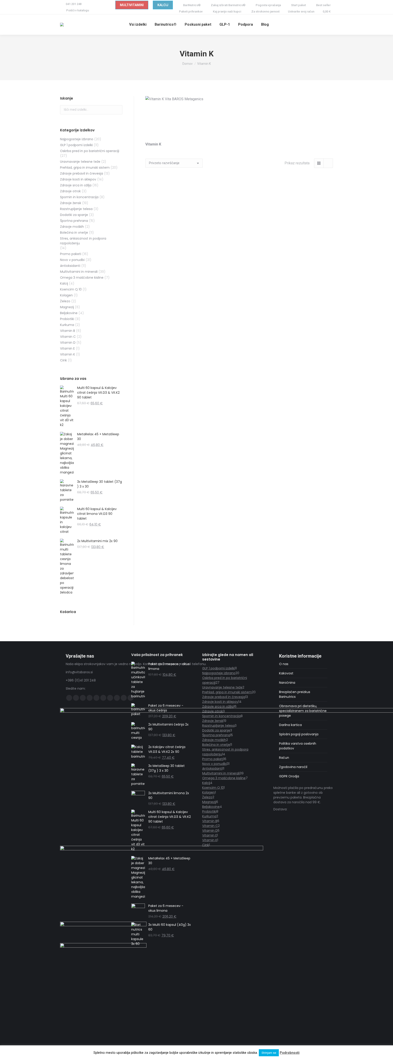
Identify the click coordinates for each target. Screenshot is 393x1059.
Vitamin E (67, 348)
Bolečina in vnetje (74, 232)
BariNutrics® (192, 5)
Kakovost (286, 673)
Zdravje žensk (70, 203)
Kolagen (66, 295)
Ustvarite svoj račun (301, 11)
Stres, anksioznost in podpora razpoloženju (83, 240)
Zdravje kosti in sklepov (78, 179)
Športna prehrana (74, 220)
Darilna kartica (290, 725)
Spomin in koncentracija (79, 197)
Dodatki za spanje (74, 215)
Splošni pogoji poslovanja (298, 734)
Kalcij (64, 283)
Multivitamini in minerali (79, 271)
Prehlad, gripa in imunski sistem (85, 167)
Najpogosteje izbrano (76, 139)
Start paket (298, 5)
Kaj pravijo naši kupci (227, 11)
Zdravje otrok (70, 191)
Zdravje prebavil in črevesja (81, 173)
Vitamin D (68, 342)
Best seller (323, 5)
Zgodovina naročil (293, 767)
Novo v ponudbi (72, 260)
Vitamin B (67, 330)
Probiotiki (67, 319)
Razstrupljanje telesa (76, 209)
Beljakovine (69, 313)
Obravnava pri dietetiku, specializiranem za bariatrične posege (303, 711)
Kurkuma (67, 325)
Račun (284, 757)
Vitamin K (67, 354)
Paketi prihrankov (191, 11)
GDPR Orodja (289, 776)
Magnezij (67, 307)
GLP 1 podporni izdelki (76, 145)
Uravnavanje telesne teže (80, 161)
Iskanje (117, 109)
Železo (65, 301)
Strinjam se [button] (269, 1052)
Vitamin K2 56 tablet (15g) (174, 243)
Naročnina (287, 682)
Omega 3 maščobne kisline (81, 277)
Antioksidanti (70, 265)
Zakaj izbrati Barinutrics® (228, 5)
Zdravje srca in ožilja (75, 185)
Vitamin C (68, 336)
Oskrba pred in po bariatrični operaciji (89, 151)
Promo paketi (70, 254)
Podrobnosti (290, 1053)
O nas (283, 664)
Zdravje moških (72, 226)
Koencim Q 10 (71, 289)
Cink (63, 360)
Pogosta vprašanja (268, 5)
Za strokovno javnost (265, 11)
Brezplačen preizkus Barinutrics (294, 694)
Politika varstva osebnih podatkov (297, 746)
